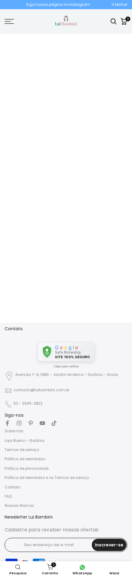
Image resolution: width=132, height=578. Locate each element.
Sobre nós (14, 431)
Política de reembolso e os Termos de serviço (47, 477)
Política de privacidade (27, 468)
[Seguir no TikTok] (54, 423)
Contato (12, 487)
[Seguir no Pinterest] (30, 423)
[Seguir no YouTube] (42, 423)
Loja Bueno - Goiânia (25, 440)
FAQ (8, 496)
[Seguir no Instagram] (19, 423)
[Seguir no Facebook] (7, 423)
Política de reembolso (25, 458)
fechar (120, 4)
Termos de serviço (22, 449)
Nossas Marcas (19, 505)
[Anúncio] (58, 5)
